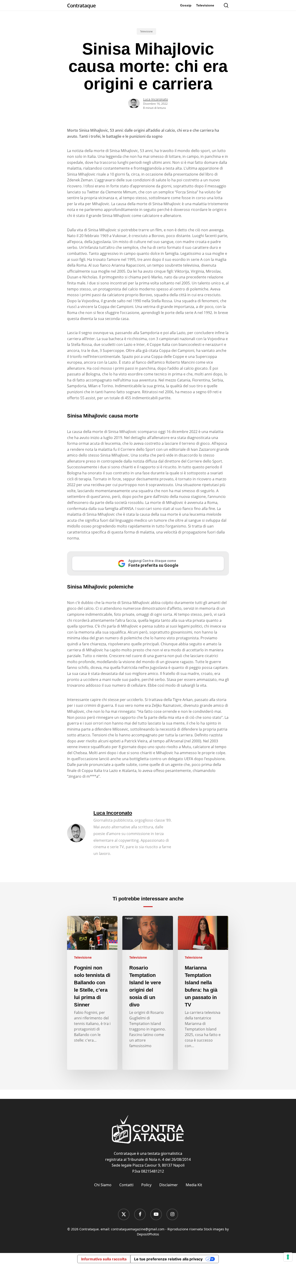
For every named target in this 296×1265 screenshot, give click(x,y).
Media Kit (194, 1184)
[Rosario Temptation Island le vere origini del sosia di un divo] (147, 993)
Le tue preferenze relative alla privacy (168, 1259)
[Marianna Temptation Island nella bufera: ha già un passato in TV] (203, 993)
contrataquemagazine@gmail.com (137, 1229)
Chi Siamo (102, 1184)
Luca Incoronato (155, 99)
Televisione (146, 31)
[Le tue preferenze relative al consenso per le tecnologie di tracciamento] (288, 1257)
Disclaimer (168, 1184)
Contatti (126, 1184)
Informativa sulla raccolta (103, 1259)
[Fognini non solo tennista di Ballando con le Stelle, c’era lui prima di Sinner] (92, 993)
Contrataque (81, 5)
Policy (146, 1184)
